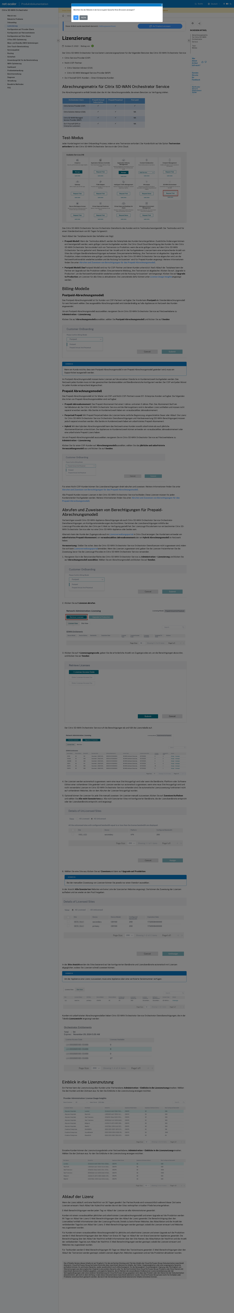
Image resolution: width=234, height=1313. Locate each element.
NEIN (83, 17)
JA (76, 17)
